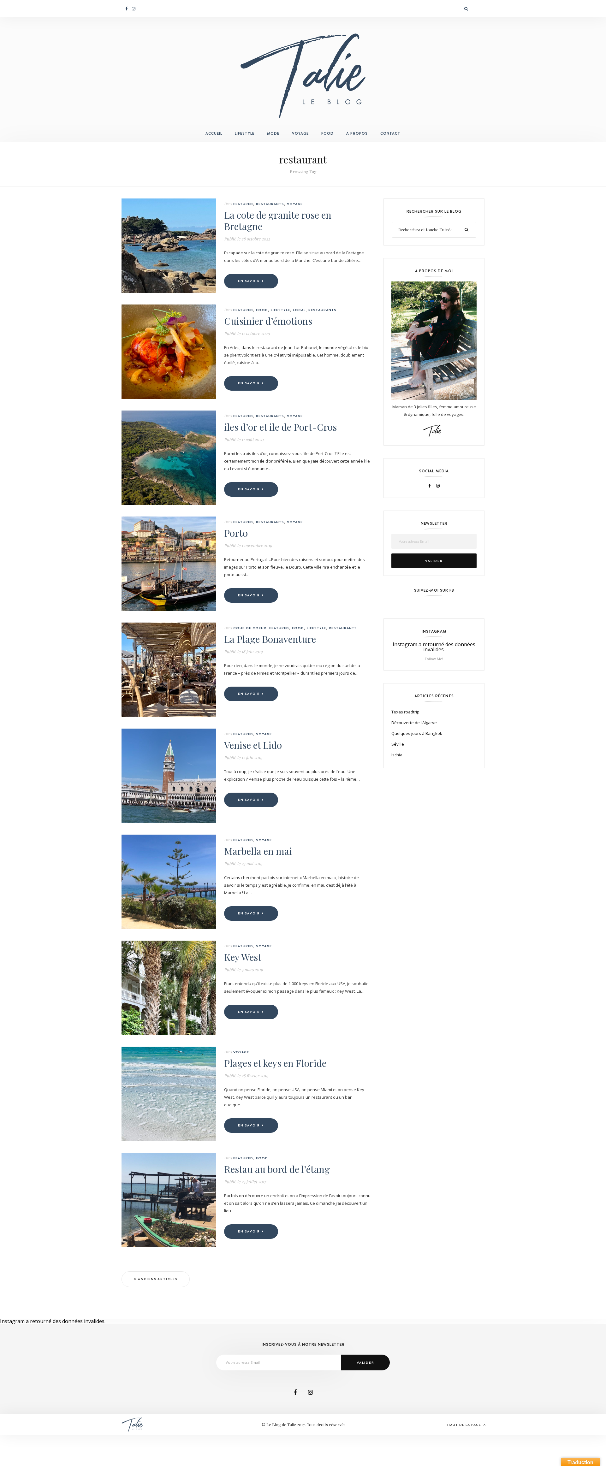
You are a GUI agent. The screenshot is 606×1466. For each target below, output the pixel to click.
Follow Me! (434, 658)
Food (327, 133)
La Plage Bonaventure (270, 639)
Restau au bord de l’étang (277, 1169)
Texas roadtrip (405, 712)
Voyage (300, 133)
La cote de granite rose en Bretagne (277, 221)
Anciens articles (157, 1279)
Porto (236, 533)
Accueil (213, 133)
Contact (390, 133)
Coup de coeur (249, 627)
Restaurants (270, 203)
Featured (243, 203)
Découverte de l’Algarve (414, 722)
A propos (357, 133)
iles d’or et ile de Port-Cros (280, 427)
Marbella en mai (258, 851)
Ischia (396, 755)
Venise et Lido (253, 745)
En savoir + (251, 281)
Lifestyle (244, 133)
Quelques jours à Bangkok (416, 733)
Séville (397, 744)
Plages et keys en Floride (275, 1063)
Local (299, 309)
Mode (273, 133)
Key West (242, 957)
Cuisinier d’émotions (268, 321)
